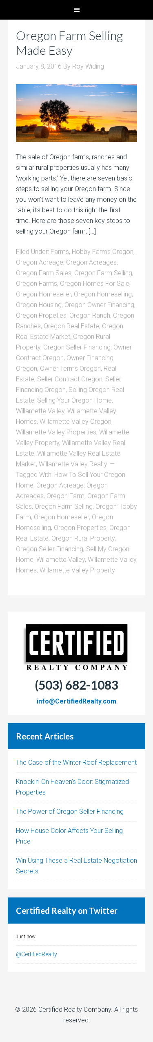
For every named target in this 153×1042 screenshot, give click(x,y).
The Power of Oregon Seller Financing (70, 811)
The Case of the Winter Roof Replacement (76, 762)
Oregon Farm (65, 496)
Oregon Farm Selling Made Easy (69, 42)
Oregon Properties (80, 528)
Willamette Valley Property (77, 570)
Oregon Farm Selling (103, 273)
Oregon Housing (39, 305)
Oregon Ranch (89, 315)
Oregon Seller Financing (77, 347)
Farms (60, 252)
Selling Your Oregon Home (74, 400)
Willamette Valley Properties (56, 432)
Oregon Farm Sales (43, 273)
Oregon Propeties (41, 315)
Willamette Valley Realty (73, 464)
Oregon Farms (36, 283)
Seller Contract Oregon (69, 379)
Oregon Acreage (39, 262)
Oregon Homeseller (43, 294)
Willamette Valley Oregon (75, 421)
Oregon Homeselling (103, 294)
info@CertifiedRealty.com (76, 701)
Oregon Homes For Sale (94, 283)
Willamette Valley (40, 411)
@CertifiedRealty (36, 954)
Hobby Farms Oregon (102, 252)
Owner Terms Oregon (70, 368)
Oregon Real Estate (71, 326)
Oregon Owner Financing (99, 305)
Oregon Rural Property (83, 538)
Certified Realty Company (74, 1009)
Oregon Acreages (91, 262)
